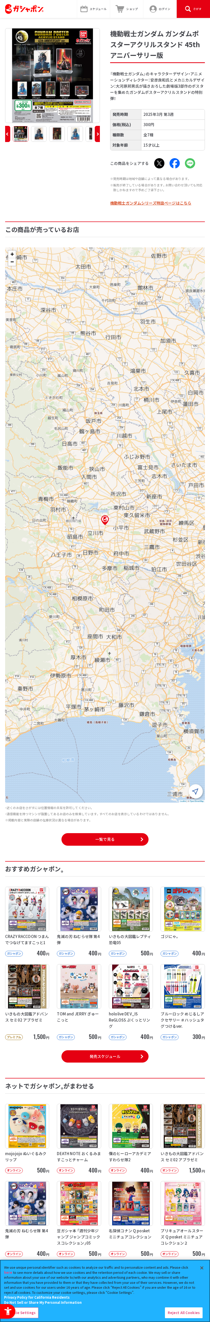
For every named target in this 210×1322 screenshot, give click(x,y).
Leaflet (183, 801)
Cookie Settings (21, 1312)
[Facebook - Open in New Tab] (175, 163)
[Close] (201, 1268)
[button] (7, 134)
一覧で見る (105, 839)
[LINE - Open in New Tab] (190, 163)
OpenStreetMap (197, 801)
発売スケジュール (105, 1056)
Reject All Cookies (184, 1312)
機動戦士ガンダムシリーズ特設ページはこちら (150, 203)
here (8, 1272)
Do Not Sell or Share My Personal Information (43, 1302)
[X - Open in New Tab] (159, 163)
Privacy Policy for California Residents (37, 1297)
